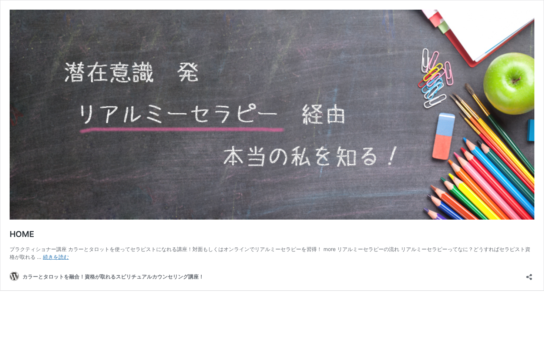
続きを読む (56, 257)
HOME (22, 234)
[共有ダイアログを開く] (529, 274)
